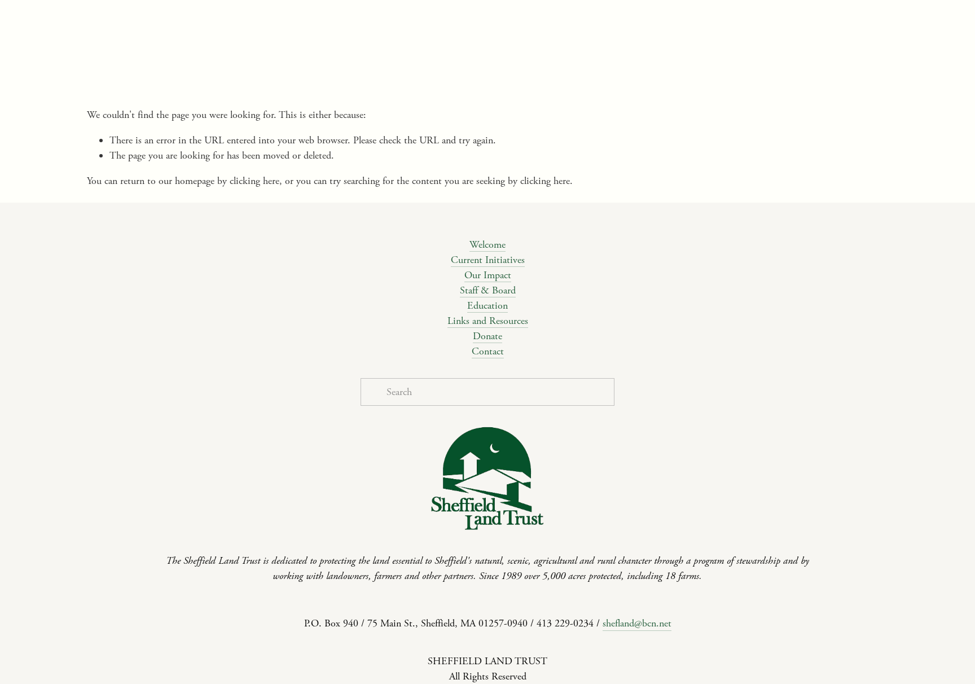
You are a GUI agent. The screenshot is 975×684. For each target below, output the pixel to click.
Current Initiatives (488, 259)
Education (487, 305)
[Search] (178, 19)
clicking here (254, 180)
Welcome (487, 244)
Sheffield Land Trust (657, 74)
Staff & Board (488, 290)
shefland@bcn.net (637, 623)
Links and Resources (487, 320)
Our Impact (487, 275)
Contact (488, 351)
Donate (487, 336)
